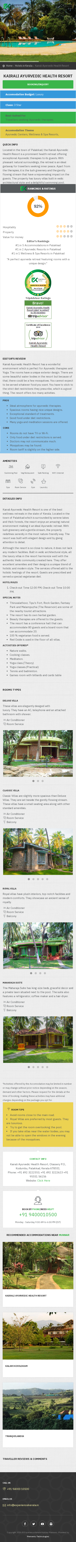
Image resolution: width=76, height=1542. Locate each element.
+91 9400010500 (38, 1215)
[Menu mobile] (69, 7)
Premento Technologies (38, 1536)
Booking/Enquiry (38, 84)
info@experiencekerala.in (23, 1505)
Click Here (43, 1180)
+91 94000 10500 (18, 1489)
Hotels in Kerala (24, 65)
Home (9, 65)
